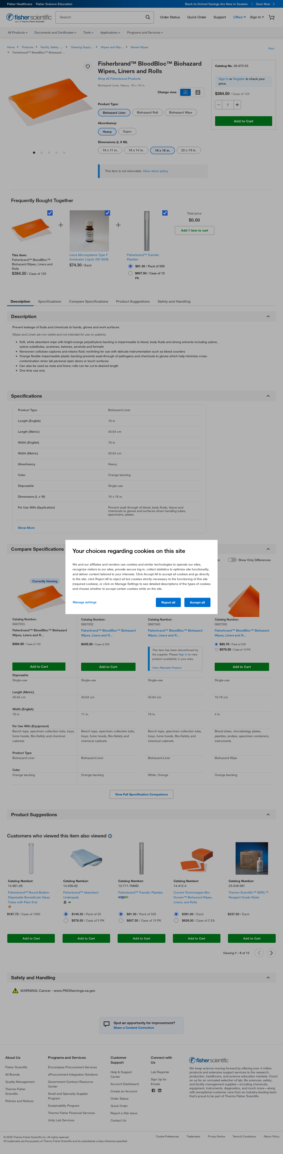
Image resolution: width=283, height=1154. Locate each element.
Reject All (168, 602)
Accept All (197, 602)
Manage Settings (84, 602)
